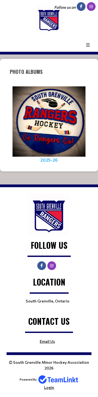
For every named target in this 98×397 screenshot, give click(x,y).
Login (49, 387)
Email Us (47, 341)
